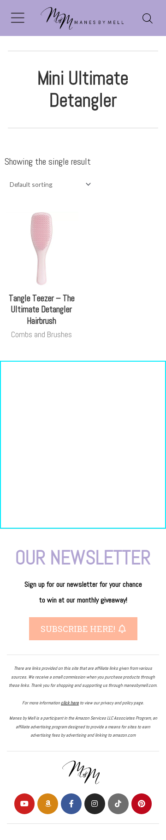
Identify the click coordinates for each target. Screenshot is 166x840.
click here (70, 703)
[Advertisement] (83, 445)
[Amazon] (47, 803)
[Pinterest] (141, 803)
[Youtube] (24, 803)
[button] (83, 628)
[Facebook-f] (71, 803)
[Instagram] (94, 803)
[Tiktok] (118, 803)
